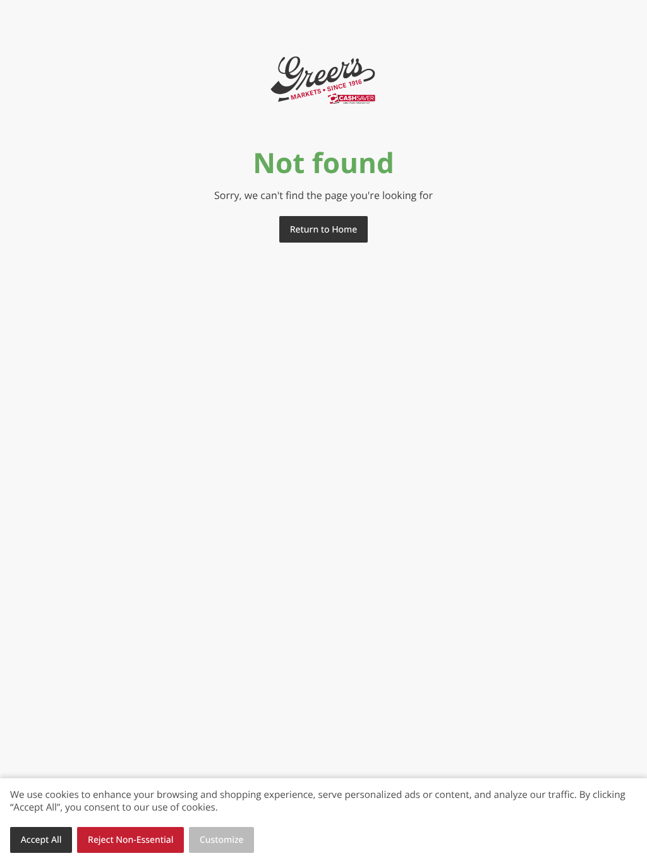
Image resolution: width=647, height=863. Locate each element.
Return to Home (323, 230)
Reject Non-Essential (130, 840)
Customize (222, 840)
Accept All (41, 840)
